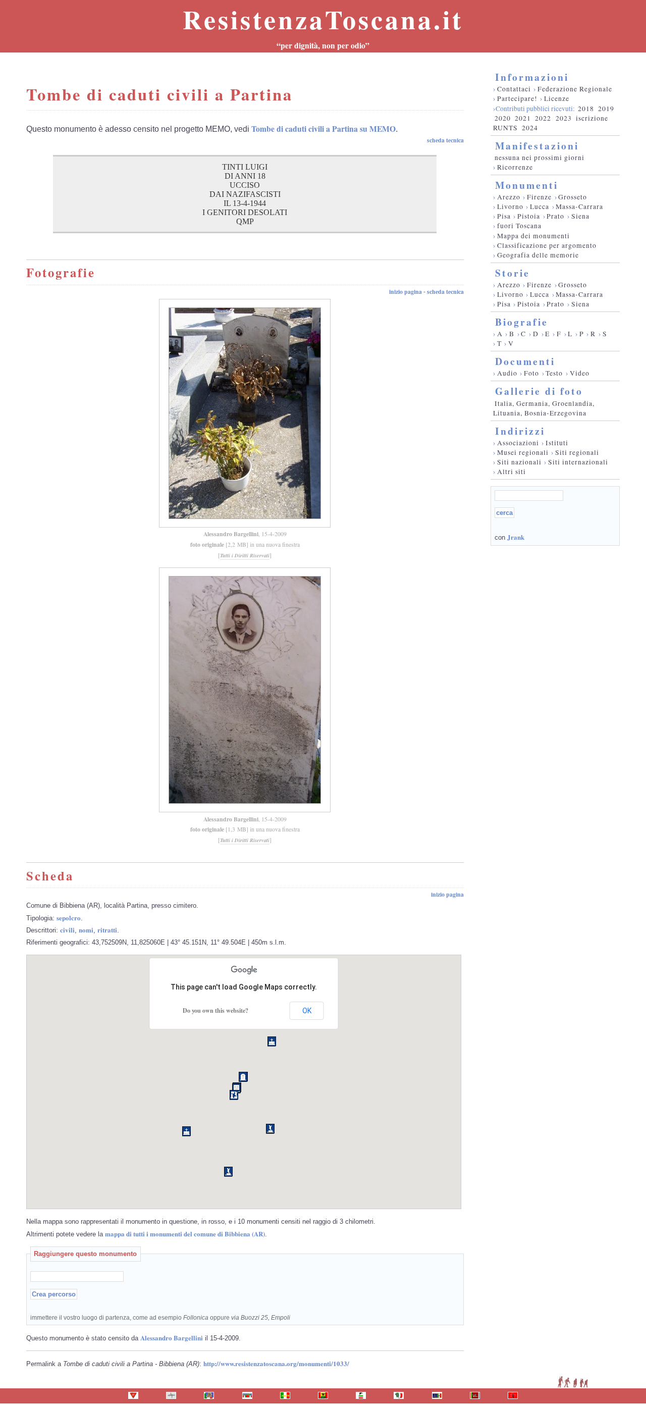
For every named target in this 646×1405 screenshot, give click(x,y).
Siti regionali (577, 452)
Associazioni (518, 442)
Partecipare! (517, 98)
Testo (554, 373)
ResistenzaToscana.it (323, 19)
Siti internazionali (578, 461)
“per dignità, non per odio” (323, 45)
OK (306, 1011)
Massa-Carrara (579, 206)
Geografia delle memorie (538, 254)
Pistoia (528, 216)
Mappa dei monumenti (533, 235)
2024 (530, 127)
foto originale (207, 544)
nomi (86, 929)
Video (579, 373)
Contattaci (514, 88)
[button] (234, 1095)
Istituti (557, 442)
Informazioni (532, 77)
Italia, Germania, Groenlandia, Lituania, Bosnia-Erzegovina (544, 408)
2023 (564, 118)
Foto (531, 373)
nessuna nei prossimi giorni (539, 157)
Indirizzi (520, 431)
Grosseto (572, 196)
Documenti (525, 361)
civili (67, 929)
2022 (543, 118)
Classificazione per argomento (547, 245)
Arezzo (508, 196)
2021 (523, 118)
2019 (606, 108)
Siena (580, 216)
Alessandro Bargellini (230, 534)
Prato (555, 216)
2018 (586, 108)
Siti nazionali (519, 461)
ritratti (107, 929)
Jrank (515, 537)
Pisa (504, 216)
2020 (503, 118)
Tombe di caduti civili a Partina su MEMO (323, 128)
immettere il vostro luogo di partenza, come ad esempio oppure (160, 1317)
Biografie (521, 322)
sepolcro (69, 917)
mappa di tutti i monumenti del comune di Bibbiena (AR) (185, 1233)
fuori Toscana (519, 225)
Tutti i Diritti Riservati (245, 555)
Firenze (539, 196)
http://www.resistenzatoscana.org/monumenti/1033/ (276, 1363)
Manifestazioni (537, 145)
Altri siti (511, 471)
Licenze (556, 98)
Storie (512, 273)
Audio (507, 373)
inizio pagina (405, 291)
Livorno (510, 206)
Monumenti (526, 185)
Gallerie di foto (539, 391)
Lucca (539, 206)
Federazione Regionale (574, 88)
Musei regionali (523, 452)
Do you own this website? (215, 1010)
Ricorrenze (515, 167)
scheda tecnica (445, 140)
